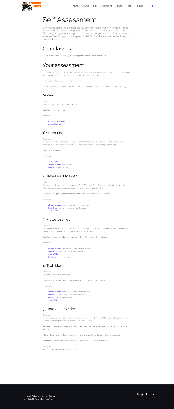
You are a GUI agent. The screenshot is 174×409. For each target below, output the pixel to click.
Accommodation (106, 6)
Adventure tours (54, 165)
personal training (54, 124)
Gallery (120, 6)
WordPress (49, 399)
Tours (75, 6)
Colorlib (31, 399)
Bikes (94, 6)
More (129, 6)
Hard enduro (53, 257)
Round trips (52, 167)
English (140, 6)
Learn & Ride (53, 162)
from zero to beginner (56, 121)
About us (85, 6)
